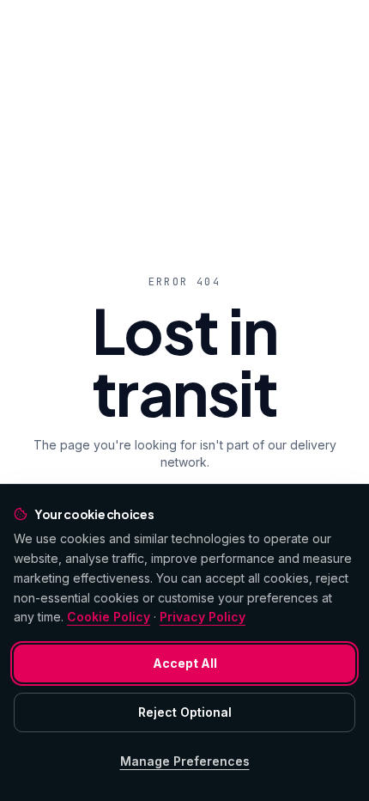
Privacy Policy (202, 616)
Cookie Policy (108, 616)
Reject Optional (185, 712)
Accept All (185, 663)
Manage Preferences (185, 761)
